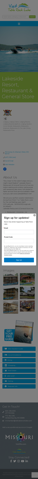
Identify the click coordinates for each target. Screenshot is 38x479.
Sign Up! (19, 260)
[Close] (34, 215)
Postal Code (8, 237)
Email (6, 228)
